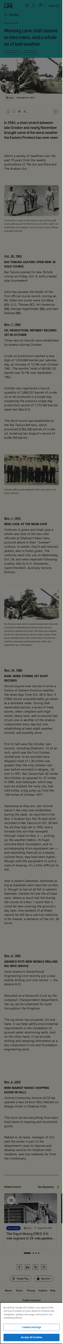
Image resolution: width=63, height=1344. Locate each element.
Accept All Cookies (31, 1337)
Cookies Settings (31, 1327)
